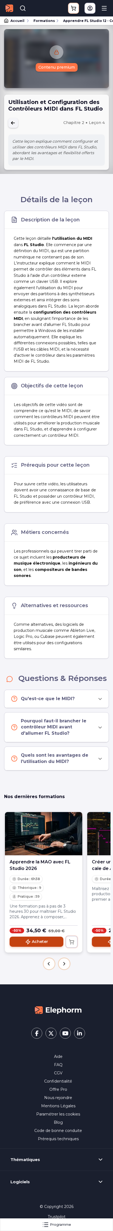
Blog (58, 1122)
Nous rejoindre (58, 1097)
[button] (49, 963)
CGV (58, 1073)
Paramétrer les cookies (58, 1114)
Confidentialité (58, 1081)
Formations (44, 21)
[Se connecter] (89, 8)
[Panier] (73, 8)
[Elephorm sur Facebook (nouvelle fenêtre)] (36, 1033)
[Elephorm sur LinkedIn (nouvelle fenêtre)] (79, 1033)
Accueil (17, 21)
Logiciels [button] (20, 1181)
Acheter (40, 941)
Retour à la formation (13, 123)
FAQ (58, 1064)
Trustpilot (57, 1216)
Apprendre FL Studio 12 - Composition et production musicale (85, 21)
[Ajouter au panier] (72, 942)
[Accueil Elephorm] (58, 1009)
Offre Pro (58, 1089)
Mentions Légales (58, 1105)
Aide (58, 1056)
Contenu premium (56, 67)
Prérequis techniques (58, 1138)
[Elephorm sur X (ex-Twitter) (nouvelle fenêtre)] (51, 1033)
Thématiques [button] (25, 1159)
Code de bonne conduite (58, 1130)
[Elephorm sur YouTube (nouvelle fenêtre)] (65, 1033)
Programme (60, 1224)
